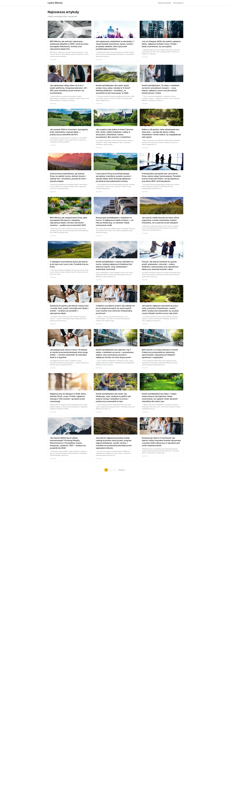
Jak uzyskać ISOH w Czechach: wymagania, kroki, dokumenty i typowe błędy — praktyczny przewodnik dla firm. (69, 132)
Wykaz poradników (164, 3)
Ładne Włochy (55, 3)
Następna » (121, 470)
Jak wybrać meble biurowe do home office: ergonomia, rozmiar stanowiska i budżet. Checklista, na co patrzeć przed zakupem (160, 220)
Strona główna (178, 3)
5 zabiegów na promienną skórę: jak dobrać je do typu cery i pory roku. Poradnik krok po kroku (69, 264)
